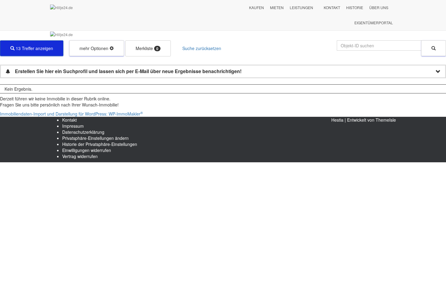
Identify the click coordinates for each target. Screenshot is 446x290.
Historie (354, 7)
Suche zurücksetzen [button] (201, 48)
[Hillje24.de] (124, 7)
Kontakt (332, 7)
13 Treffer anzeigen (34, 48)
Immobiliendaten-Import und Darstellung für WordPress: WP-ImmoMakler (71, 114)
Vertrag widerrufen (80, 156)
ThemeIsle (386, 120)
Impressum (73, 126)
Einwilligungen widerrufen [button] (86, 150)
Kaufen (256, 7)
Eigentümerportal (373, 22)
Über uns (378, 7)
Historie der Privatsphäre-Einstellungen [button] (99, 144)
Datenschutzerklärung (83, 132)
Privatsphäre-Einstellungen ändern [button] (95, 138)
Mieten (277, 7)
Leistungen (301, 7)
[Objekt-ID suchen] (433, 48)
